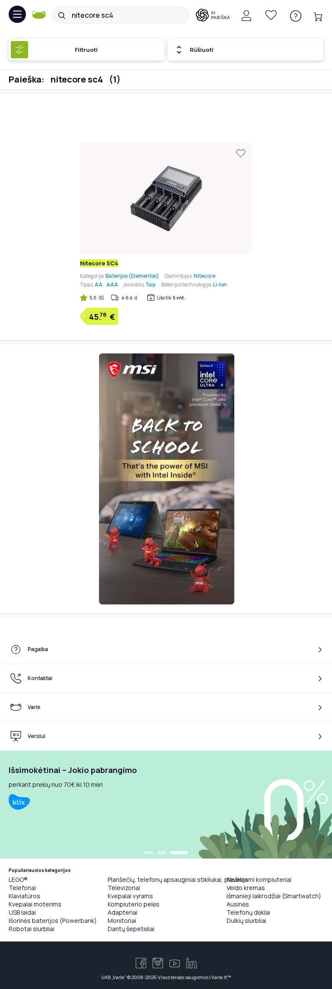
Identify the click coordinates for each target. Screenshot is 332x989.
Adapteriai (122, 912)
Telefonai (22, 888)
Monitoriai (122, 920)
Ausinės (238, 904)
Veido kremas (246, 888)
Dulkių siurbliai (246, 920)
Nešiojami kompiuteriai (259, 879)
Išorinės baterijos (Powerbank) (53, 920)
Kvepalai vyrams (130, 896)
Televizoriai (124, 888)
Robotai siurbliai (31, 929)
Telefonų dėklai (248, 912)
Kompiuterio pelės (134, 904)
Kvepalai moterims (35, 904)
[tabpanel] (166, 804)
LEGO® (18, 879)
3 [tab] (179, 853)
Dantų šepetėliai (131, 929)
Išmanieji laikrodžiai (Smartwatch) (274, 896)
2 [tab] (161, 853)
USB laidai (22, 912)
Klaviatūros (24, 896)
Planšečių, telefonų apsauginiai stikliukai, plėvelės (178, 879)
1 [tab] (148, 853)
